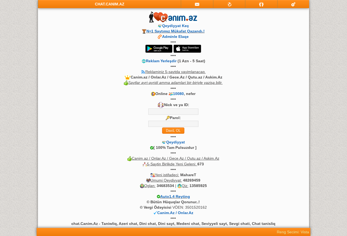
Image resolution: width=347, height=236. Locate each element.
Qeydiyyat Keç (175, 26)
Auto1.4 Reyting (175, 196)
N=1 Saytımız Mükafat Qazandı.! (175, 31)
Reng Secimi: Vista (293, 232)
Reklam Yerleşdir (161, 61)
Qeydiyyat (175, 142)
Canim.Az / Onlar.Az (175, 213)
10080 (178, 93)
